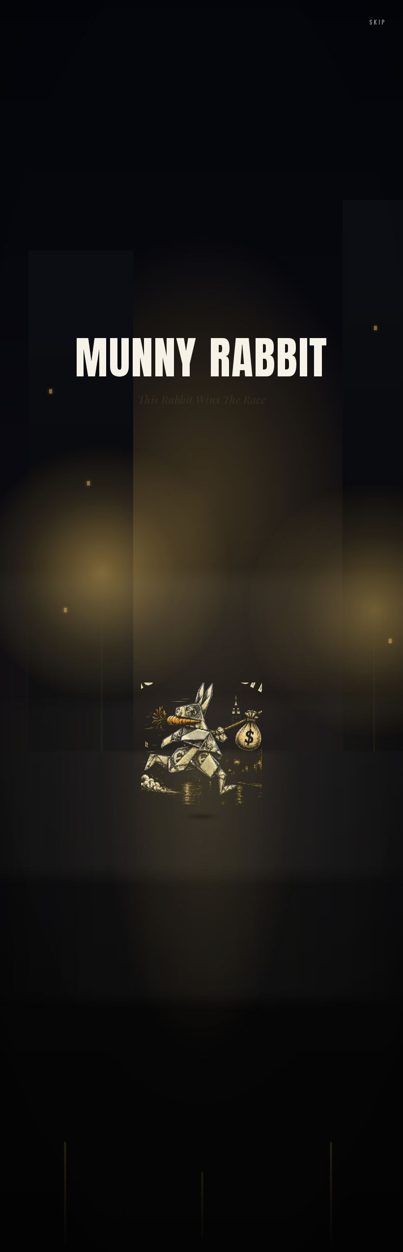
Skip (377, 22)
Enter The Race (201, 1180)
